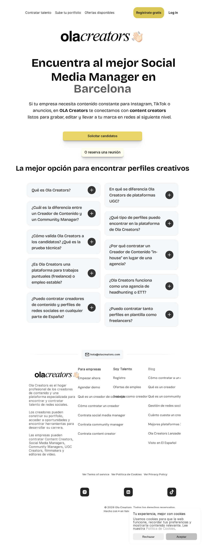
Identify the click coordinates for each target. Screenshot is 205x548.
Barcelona (102, 89)
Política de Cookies (160, 528)
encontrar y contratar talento (46, 403)
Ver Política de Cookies (126, 474)
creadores (65, 389)
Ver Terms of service (95, 474)
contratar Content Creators (50, 439)
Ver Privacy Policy (155, 474)
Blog (151, 369)
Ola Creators (39, 385)
